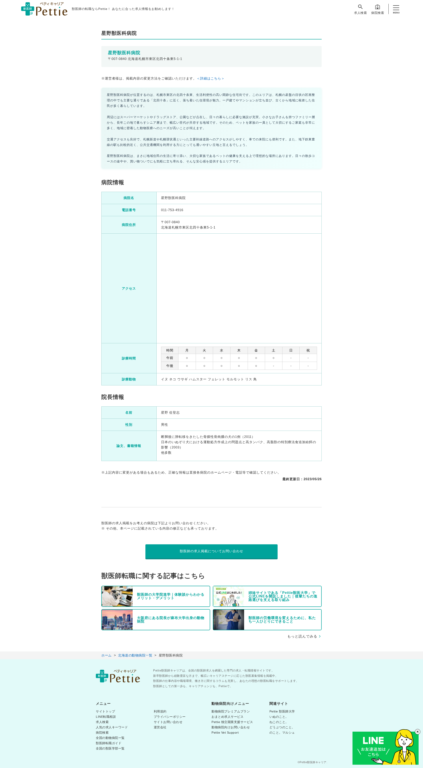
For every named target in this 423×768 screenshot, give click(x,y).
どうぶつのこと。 (282, 727)
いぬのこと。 (279, 716)
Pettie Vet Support (225, 732)
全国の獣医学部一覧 (110, 748)
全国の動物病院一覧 (110, 738)
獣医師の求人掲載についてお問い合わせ (211, 551)
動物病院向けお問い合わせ (231, 727)
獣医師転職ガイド (108, 743)
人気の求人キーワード (112, 727)
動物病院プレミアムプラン (231, 711)
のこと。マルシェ (282, 732)
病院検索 (377, 13)
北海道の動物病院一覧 (135, 655)
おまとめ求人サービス (227, 716)
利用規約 (160, 711)
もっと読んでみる (302, 636)
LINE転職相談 (106, 716)
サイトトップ (105, 711)
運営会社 (160, 727)
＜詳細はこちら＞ (211, 78)
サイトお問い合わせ (168, 722)
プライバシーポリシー (170, 716)
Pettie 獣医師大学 (282, 711)
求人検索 (360, 13)
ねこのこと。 (279, 722)
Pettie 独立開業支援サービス (232, 722)
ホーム (106, 655)
